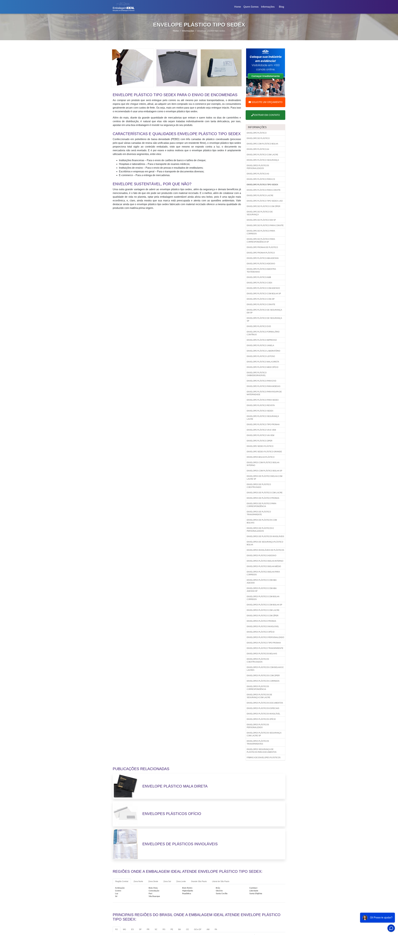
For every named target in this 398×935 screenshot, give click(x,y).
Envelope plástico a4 (258, 149)
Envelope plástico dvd (259, 326)
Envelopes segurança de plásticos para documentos (261, 750)
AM (208, 929)
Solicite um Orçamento (266, 102)
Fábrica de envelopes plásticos (263, 757)
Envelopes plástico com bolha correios (263, 597)
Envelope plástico (256, 133)
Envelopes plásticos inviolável (263, 714)
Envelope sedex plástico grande (264, 452)
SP (140, 929)
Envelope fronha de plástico (262, 247)
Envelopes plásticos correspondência (258, 687)
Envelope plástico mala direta (263, 362)
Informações (268, 6)
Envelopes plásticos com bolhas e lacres (265, 668)
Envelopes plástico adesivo (261, 555)
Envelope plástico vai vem (260, 435)
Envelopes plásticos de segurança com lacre (259, 696)
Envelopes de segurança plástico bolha (265, 543)
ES (132, 929)
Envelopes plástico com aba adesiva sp (262, 589)
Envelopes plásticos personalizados (258, 166)
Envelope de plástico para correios (261, 232)
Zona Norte (138, 881)
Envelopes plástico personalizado (265, 637)
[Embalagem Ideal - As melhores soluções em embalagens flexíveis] (123, 7)
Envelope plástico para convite (263, 190)
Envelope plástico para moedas (263, 386)
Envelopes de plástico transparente (259, 513)
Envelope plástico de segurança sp (264, 319)
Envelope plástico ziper (259, 441)
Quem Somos (251, 6)
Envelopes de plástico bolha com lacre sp (264, 477)
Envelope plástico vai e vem (261, 430)
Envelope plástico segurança (263, 160)
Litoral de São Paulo (220, 881)
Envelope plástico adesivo (261, 264)
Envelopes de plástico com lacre (264, 493)
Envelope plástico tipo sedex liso (265, 201)
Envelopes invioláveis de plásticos (265, 550)
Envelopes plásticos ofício (261, 719)
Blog (281, 6)
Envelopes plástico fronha (261, 621)
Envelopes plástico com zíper (262, 616)
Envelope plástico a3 (258, 174)
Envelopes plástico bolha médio (264, 566)
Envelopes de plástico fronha (263, 498)
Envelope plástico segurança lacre (263, 417)
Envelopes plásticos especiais (263, 708)
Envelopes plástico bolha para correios (263, 573)
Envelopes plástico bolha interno (265, 561)
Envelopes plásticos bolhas (262, 654)
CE (187, 929)
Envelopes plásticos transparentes (258, 742)
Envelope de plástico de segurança (260, 213)
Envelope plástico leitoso (261, 356)
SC (156, 929)
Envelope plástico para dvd (261, 381)
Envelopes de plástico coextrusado (259, 485)
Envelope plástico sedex (260, 411)
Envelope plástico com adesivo (263, 288)
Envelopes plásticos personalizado (258, 726)
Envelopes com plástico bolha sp (264, 471)
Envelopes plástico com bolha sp (264, 605)
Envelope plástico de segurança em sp (264, 311)
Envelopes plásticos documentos (265, 703)
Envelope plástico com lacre (262, 155)
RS (164, 929)
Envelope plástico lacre (260, 195)
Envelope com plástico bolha (262, 144)
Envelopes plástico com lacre (263, 610)
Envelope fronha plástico (261, 253)
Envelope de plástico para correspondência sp (261, 240)
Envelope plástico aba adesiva (263, 258)
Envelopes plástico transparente (265, 648)
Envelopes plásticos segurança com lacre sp (264, 734)
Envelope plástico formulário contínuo (263, 333)
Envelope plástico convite (261, 304)
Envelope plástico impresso (262, 340)
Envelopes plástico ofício (260, 632)
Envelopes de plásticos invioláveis (265, 536)
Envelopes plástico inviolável (263, 626)
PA (216, 929)
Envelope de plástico (258, 138)
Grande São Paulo (199, 881)
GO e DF (197, 929)
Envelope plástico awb (259, 277)
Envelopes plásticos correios (263, 681)
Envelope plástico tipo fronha (263, 424)
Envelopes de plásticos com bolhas (262, 521)
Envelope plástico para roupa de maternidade (264, 393)
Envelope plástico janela (260, 345)
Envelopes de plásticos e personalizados (260, 529)
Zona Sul (167, 881)
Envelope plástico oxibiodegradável (256, 374)
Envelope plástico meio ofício (262, 367)
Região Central (121, 881)
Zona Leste (181, 881)
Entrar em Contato (267, 115)
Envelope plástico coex (259, 283)
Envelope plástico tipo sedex (262, 185)
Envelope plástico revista (261, 405)
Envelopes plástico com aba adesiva (262, 581)
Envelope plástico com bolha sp (264, 294)
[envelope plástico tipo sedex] (132, 67)
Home (238, 7)
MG (124, 929)
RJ (116, 929)
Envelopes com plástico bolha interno (263, 463)
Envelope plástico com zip (261, 299)
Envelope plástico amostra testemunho (261, 270)
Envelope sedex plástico (260, 446)
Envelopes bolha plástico (260, 457)
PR (148, 929)
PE (172, 929)
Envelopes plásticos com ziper (263, 675)
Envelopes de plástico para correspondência (261, 504)
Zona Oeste (153, 881)
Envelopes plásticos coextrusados (258, 660)
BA (179, 929)
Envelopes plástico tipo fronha (264, 643)
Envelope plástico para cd (261, 179)
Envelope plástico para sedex (263, 400)
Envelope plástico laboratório (263, 351)
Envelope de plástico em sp (261, 220)
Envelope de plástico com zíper (263, 206)
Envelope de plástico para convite (265, 225)
